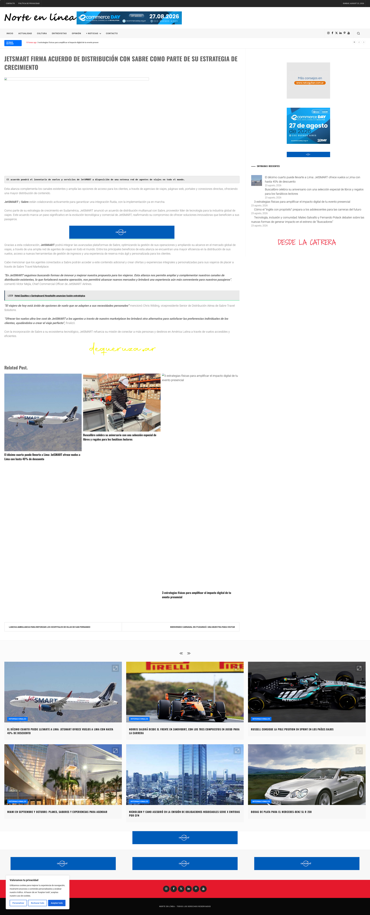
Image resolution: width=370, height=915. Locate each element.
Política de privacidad (29, 3)
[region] (37, 892)
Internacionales (17, 719)
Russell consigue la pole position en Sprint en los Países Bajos (292, 729)
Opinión (76, 33)
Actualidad (25, 33)
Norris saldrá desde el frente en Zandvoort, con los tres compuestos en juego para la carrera (184, 731)
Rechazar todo (37, 903)
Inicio (10, 33)
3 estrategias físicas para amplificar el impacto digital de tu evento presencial (302, 201)
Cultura (42, 33)
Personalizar (18, 903)
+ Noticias (92, 33)
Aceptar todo (57, 903)
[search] (358, 33)
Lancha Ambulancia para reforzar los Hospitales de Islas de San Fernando (49, 627)
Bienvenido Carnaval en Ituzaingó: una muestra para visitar (202, 627)
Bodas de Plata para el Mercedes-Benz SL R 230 (281, 812)
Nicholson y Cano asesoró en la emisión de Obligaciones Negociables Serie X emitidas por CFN (184, 813)
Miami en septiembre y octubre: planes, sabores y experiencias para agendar (57, 812)
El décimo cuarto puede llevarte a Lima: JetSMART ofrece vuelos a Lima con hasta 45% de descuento (42, 456)
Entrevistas (59, 33)
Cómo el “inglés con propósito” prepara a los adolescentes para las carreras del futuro (73, 42)
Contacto (10, 3)
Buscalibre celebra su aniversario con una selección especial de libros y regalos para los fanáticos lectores (119, 437)
